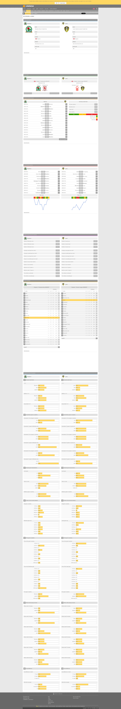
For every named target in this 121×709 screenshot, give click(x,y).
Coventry (47, 190)
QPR (26, 293)
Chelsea (64, 295)
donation (43, 10)
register (36, 13)
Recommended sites (77, 696)
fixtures (28, 93)
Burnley (84, 192)
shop (35, 10)
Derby (26, 335)
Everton (64, 311)
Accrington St (38, 183)
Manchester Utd (76, 174)
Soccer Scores (75, 698)
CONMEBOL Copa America (28, 699)
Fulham (64, 317)
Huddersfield (38, 176)
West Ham (77, 185)
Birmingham (27, 326)
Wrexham (85, 183)
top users (46, 8)
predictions (29, 8)
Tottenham (77, 190)
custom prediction (53, 8)
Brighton (84, 188)
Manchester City (66, 297)
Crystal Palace (66, 315)
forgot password (51, 702)
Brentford (64, 322)
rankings (39, 10)
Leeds (44, 104)
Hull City (64, 308)
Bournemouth (65, 313)
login (64, 10)
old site (67, 10)
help (47, 10)
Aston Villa (65, 328)
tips (61, 10)
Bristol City (27, 341)
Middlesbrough (28, 300)
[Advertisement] (60, 63)
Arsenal (64, 293)
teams (24, 10)
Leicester (47, 185)
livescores (41, 8)
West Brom (27, 304)
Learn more (62, 3)
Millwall (26, 295)
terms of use (50, 700)
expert (33, 8)
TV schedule (57, 10)
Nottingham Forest (37, 181)
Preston (26, 328)
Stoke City (27, 337)
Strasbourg (39, 178)
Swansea (27, 308)
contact (49, 699)
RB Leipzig (85, 176)
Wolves (39, 171)
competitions (51, 10)
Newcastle (65, 333)
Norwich (26, 333)
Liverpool (77, 178)
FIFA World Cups (26, 696)
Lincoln (26, 330)
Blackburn (51, 104)
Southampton (38, 192)
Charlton (26, 297)
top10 (37, 8)
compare (28, 10)
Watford (26, 306)
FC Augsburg (85, 171)
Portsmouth (27, 339)
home (24, 8)
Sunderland (85, 181)
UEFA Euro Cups (26, 698)
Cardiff (26, 319)
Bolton (26, 302)
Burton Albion (38, 174)
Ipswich (64, 319)
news (32, 10)
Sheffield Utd (38, 188)
